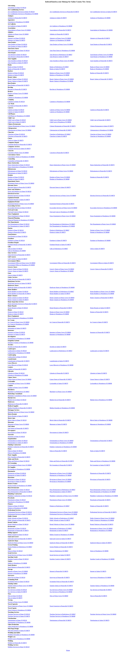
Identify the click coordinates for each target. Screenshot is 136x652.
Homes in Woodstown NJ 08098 (59, 314)
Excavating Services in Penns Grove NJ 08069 (63, 208)
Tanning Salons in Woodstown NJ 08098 (102, 585)
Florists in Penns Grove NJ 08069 (100, 230)
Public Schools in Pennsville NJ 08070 (19, 520)
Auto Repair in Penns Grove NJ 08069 (101, 54)
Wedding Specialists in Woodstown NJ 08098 (21, 634)
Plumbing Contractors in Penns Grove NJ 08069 (64, 496)
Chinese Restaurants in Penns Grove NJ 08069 (21, 126)
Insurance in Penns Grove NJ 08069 (60, 332)
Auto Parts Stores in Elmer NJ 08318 (18, 50)
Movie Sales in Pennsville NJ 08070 (60, 420)
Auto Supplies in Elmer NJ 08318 (18, 61)
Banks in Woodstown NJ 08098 (99, 69)
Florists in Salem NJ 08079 (58, 232)
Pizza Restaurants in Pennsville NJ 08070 (20, 492)
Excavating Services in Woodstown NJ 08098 (103, 208)
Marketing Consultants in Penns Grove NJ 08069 (22, 396)
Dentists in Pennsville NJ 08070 (99, 177)
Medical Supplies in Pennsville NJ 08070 (20, 408)
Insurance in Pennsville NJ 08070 (100, 332)
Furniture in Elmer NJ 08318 (16, 240)
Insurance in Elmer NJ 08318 (16, 332)
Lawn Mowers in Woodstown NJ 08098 (61, 365)
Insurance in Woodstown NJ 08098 (60, 334)
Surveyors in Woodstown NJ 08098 (100, 577)
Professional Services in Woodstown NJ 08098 (63, 514)
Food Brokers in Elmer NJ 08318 (17, 236)
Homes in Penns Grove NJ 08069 (59, 312)
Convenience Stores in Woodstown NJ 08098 (21, 157)
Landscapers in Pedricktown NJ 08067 (61, 351)
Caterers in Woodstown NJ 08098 (59, 112)
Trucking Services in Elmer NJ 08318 (19, 614)
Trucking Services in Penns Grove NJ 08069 (103, 614)
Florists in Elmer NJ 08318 (15, 230)
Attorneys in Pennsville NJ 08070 (100, 38)
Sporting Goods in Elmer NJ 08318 (18, 559)
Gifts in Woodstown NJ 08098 (17, 250)
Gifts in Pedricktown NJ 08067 (59, 248)
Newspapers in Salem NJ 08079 (59, 432)
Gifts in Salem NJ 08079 (97, 248)
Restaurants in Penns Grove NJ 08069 (101, 528)
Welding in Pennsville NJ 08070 (17, 643)
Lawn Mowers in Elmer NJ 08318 (18, 365)
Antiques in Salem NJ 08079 (58, 18)
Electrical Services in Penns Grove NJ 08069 (63, 195)
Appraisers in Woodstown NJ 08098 (18, 22)
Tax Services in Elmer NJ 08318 (17, 590)
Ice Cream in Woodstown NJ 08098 (18, 324)
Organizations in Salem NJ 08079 (17, 442)
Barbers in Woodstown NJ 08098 (59, 75)
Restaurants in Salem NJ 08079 (59, 530)
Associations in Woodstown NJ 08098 (101, 30)
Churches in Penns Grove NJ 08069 (100, 134)
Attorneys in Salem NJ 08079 (16, 40)
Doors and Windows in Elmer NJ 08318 (19, 191)
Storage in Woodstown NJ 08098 (17, 573)
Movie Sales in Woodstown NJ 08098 (101, 420)
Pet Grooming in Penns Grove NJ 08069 (20, 465)
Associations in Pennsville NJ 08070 (60, 30)
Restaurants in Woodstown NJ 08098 (101, 530)
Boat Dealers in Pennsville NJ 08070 (18, 85)
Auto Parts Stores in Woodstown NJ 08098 (62, 50)
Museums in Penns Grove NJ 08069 (18, 424)
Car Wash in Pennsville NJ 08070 (17, 105)
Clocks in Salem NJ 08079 (15, 140)
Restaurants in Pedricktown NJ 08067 (61, 528)
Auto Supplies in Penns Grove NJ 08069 (62, 61)
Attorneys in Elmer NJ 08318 (16, 38)
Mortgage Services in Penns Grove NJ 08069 (21, 412)
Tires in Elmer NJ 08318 (15, 596)
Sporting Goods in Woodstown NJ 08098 (102, 559)
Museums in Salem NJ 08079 (58, 424)
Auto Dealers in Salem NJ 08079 (17, 46)
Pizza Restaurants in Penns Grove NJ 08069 (103, 489)
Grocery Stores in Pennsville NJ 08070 (101, 269)
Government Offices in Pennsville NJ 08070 (63, 263)
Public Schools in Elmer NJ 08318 (18, 518)
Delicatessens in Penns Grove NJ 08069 (61, 171)
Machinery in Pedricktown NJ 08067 (18, 391)
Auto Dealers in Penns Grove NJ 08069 (61, 44)
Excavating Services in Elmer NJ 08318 (19, 208)
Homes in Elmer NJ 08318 (15, 312)
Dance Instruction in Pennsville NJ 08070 (102, 165)
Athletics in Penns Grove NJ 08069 (18, 34)
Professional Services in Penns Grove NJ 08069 (64, 512)
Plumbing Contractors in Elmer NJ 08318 (20, 496)
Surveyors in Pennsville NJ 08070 (60, 577)
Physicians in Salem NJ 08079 (17, 481)
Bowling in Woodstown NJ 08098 (60, 89)
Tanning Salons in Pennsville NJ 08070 (61, 585)
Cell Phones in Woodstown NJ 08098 (19, 116)
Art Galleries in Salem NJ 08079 (17, 26)
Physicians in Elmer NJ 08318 (16, 479)
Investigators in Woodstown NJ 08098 (19, 338)
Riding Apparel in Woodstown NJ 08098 (62, 534)
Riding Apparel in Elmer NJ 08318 (18, 534)
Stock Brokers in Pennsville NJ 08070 (19, 567)
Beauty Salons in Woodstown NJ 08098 (61, 81)
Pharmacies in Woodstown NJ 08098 (60, 475)
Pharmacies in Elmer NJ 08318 (17, 473)
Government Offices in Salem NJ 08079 (102, 263)
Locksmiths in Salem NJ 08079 (59, 383)
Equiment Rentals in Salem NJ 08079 (19, 199)
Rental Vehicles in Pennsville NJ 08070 (101, 524)
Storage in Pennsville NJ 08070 (59, 571)
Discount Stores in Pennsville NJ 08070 (19, 187)
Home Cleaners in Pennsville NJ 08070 (101, 297)
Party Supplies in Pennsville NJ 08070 (19, 457)
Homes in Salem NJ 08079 (15, 314)
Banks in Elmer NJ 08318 (15, 67)
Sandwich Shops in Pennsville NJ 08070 (61, 543)
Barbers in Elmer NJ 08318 (16, 73)
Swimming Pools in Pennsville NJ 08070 (62, 581)
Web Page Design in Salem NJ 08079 (19, 630)
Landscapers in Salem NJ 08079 (99, 351)
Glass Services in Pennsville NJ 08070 (19, 255)
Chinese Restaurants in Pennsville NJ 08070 (62, 126)
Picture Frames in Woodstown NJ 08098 (19, 485)
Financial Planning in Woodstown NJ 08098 (21, 220)
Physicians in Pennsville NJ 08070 (100, 479)
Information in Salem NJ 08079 (17, 328)
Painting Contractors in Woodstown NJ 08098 (63, 447)
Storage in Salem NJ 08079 (98, 571)
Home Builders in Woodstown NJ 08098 (102, 293)
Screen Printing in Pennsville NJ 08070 (61, 547)
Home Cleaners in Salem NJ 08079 (18, 300)
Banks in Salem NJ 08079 (57, 69)
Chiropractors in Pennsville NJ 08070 (61, 130)
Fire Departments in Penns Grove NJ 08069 (103, 224)
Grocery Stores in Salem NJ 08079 (18, 271)
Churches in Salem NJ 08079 (58, 136)
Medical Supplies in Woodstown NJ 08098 (62, 408)
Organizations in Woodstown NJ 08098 (61, 442)
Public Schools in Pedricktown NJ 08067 (62, 518)
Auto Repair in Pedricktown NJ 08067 (61, 54)
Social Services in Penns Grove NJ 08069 (20, 555)
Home (68, 650)
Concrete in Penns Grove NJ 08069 (18, 152)
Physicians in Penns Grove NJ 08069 (60, 479)
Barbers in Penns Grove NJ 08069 (60, 73)
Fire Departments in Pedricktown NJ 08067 (62, 224)
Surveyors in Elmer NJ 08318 (16, 577)
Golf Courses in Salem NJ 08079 (17, 259)
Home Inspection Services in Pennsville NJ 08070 (22, 304)
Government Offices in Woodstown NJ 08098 (21, 265)
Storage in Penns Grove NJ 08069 (18, 571)
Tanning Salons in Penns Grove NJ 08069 (20, 585)
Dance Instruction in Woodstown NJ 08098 (20, 167)
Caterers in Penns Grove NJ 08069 (60, 110)
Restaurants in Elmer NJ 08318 (17, 528)
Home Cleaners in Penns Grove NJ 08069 (62, 297)
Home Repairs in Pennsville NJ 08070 (61, 308)
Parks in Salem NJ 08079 (97, 451)
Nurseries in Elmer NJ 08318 (16, 436)
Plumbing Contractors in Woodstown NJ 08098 (104, 496)
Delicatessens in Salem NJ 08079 (17, 173)
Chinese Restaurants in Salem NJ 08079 (102, 126)
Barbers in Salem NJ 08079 (16, 75)
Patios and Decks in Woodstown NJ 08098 (102, 461)
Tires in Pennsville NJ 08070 (98, 596)
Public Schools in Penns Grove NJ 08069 (102, 518)
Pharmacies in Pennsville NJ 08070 (100, 473)
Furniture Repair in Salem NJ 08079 (60, 244)
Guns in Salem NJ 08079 (15, 275)
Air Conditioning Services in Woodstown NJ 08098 (23, 14)
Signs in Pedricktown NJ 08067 (59, 551)
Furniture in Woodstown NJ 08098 (100, 240)
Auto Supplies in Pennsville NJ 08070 (101, 61)
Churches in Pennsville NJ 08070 (17, 136)
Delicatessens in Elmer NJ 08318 (17, 171)
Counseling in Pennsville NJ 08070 (18, 161)
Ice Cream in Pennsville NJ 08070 (60, 322)
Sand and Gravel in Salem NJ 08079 (60, 538)
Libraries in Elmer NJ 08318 (16, 373)
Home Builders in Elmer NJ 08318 (18, 291)
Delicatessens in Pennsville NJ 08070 (101, 171)
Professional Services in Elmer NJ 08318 (20, 512)
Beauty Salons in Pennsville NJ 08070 (101, 79)
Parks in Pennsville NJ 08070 (58, 451)
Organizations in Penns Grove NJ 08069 (61, 440)
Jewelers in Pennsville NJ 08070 (17, 346)
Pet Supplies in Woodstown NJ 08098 (19, 469)
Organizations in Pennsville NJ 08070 (101, 440)
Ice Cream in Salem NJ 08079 (99, 322)
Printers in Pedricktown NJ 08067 (59, 506)
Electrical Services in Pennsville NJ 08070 (102, 195)
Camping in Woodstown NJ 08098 (60, 101)
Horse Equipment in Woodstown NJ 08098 (20, 318)
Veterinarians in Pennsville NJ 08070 (60, 620)
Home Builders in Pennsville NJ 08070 (19, 293)
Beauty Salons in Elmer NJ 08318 (18, 79)
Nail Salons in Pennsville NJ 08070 (18, 428)
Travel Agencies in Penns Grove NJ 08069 (20, 606)
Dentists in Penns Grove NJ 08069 (60, 177)
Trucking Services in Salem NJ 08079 (19, 616)
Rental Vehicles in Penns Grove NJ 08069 (62, 524)
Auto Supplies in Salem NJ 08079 (18, 63)
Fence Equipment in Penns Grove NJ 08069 (62, 216)
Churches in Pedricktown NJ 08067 (60, 134)
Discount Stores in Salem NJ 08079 (60, 187)
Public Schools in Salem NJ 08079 (60, 520)
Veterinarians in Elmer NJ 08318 (17, 620)
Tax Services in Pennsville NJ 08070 (101, 590)
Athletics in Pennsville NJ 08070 (59, 34)
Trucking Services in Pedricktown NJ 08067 (63, 614)
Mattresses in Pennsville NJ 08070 (18, 404)
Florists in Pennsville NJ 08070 (17, 232)
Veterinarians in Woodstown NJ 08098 (19, 622)
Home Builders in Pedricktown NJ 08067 (62, 291)
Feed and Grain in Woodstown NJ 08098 (62, 212)
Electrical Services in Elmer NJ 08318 (19, 195)
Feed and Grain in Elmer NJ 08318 (18, 212)
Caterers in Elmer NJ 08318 (16, 110)
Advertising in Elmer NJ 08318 (17, 7)
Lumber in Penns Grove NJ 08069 (18, 387)
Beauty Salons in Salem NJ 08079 (18, 81)
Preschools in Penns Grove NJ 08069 (61, 500)
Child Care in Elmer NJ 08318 (17, 120)
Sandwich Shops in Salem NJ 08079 (100, 543)
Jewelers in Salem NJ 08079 (58, 346)
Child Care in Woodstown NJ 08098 (60, 122)
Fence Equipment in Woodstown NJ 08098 (102, 216)
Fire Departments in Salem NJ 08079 (18, 226)
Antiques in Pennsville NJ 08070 (17, 18)
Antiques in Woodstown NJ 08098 (100, 18)
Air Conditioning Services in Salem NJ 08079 (103, 12)
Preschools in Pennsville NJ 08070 (100, 500)
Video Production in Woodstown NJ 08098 (20, 626)
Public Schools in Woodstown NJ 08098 (102, 520)
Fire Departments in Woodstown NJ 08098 (62, 226)
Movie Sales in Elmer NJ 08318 (17, 420)
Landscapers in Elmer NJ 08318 (17, 351)
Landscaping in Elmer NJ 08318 (17, 357)
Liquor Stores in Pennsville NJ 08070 (61, 379)
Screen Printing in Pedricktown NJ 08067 (20, 547)
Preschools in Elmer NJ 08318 (17, 500)
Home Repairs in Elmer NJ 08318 (18, 308)
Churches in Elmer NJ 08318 (16, 134)
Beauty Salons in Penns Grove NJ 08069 (62, 79)
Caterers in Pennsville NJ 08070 (99, 110)
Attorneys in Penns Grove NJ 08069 (60, 38)
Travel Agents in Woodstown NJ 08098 (19, 610)
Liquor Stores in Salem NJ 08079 (100, 379)
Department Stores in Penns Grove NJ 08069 (21, 183)
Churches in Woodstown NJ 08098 (100, 136)
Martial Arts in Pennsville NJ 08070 (60, 400)
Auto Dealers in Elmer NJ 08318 (17, 44)
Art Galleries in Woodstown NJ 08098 (61, 26)
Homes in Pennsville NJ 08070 (99, 312)
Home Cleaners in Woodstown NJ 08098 (62, 300)
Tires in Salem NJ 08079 (15, 598)
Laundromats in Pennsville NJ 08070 (18, 361)
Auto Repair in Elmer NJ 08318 (17, 54)
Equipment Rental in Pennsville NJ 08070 (62, 204)
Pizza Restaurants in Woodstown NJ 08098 (102, 492)
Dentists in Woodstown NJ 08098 (59, 179)
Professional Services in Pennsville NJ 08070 (103, 512)
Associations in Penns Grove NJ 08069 (19, 30)
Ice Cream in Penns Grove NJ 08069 (18, 322)
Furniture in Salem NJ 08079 (58, 240)
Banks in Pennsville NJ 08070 (16, 69)
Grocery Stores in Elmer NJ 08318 (18, 269)
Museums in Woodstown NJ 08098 (100, 424)
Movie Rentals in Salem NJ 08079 (18, 416)
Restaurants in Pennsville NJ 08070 (18, 530)
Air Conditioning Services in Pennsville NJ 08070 (64, 12)
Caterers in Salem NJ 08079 (16, 112)
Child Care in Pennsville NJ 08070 (100, 120)
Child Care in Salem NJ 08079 (17, 122)
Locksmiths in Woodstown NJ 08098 (101, 383)
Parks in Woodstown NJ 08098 (17, 453)
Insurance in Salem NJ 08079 (16, 334)
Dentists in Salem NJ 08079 (16, 179)
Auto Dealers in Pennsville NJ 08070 (101, 44)
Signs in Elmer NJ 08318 (15, 551)
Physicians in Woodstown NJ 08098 (60, 481)
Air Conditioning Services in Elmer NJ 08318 (21, 12)
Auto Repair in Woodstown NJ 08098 (101, 56)
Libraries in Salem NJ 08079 (98, 373)
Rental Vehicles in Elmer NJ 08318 (18, 524)
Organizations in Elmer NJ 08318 (17, 440)
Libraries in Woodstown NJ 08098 (18, 375)
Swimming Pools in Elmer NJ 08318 (18, 581)
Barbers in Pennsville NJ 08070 (99, 73)
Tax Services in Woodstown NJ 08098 (61, 592)
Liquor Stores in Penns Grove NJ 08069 (19, 379)
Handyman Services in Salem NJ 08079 (19, 283)
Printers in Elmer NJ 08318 (16, 506)
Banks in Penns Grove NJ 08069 (99, 67)
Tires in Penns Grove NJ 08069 (59, 596)
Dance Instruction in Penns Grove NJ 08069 (63, 165)
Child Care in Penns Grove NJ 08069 (61, 120)
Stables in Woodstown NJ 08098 (17, 563)
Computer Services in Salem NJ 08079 (19, 148)
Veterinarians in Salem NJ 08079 (99, 620)
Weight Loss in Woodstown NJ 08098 (19, 639)
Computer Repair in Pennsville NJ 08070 (20, 144)
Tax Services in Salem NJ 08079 (17, 592)
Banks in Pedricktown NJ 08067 (59, 67)
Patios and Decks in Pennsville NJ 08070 (62, 461)
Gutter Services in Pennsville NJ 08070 (19, 279)
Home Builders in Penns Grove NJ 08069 (102, 291)
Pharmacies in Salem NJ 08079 (17, 475)
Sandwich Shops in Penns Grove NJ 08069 (20, 543)
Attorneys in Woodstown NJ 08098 (60, 40)
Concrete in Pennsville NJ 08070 (59, 152)
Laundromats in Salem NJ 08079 (59, 361)
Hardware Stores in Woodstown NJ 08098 (62, 287)
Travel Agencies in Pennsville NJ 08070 (61, 606)
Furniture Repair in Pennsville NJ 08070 (19, 244)
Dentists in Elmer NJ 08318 (16, 177)
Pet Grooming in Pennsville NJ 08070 (61, 465)
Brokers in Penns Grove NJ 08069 (18, 93)
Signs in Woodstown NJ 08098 (99, 551)
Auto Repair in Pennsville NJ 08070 (18, 56)
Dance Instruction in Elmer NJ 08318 (19, 165)
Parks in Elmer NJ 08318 (15, 451)
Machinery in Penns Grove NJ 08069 (61, 391)
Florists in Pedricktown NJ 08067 (59, 230)
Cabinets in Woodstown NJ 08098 (18, 97)
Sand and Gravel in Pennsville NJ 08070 (20, 538)
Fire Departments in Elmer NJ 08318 (18, 224)
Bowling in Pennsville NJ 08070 (17, 89)
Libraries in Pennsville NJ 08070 (59, 373)
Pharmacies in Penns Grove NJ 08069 (61, 473)
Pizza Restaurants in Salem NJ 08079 (61, 492)
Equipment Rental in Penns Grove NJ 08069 (21, 204)
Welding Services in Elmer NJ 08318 (18, 647)
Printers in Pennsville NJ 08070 (99, 506)
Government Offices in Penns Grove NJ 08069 (21, 263)
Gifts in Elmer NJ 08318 (15, 248)
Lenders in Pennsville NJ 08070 (17, 369)
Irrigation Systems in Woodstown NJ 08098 (20, 342)
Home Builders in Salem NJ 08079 (60, 293)
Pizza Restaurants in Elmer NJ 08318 (19, 489)
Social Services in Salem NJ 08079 (60, 555)
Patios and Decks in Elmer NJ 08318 (18, 461)
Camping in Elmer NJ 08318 (16, 101)
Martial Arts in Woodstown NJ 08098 (101, 400)
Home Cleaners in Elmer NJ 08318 (18, 297)
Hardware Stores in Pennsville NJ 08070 (20, 287)
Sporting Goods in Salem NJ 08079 (60, 559)
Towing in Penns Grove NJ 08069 (18, 602)
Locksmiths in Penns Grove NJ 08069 (19, 383)
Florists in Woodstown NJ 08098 (99, 232)
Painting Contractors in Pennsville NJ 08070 (21, 447)
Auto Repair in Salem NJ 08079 (59, 56)
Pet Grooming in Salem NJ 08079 (100, 465)
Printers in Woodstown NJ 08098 (17, 508)
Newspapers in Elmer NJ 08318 (17, 432)
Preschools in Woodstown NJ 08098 (18, 502)
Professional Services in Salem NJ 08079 (20, 514)
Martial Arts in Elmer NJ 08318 (17, 400)
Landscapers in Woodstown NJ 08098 (19, 353)
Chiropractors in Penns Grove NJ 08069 (19, 130)
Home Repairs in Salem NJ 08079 (100, 308)
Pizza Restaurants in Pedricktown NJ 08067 (62, 489)
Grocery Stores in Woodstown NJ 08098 (61, 271)
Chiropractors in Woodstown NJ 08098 (101, 130)
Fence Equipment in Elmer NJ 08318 (19, 216)
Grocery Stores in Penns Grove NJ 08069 (62, 269)
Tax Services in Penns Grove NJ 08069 (61, 590)
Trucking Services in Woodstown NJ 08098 (62, 616)
